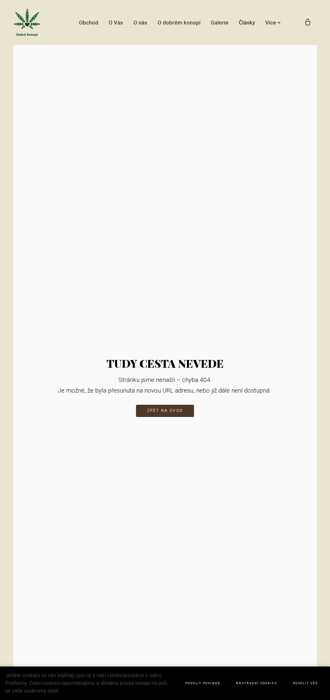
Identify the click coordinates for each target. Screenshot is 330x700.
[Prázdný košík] (308, 22)
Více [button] (270, 22)
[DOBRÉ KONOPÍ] (28, 22)
